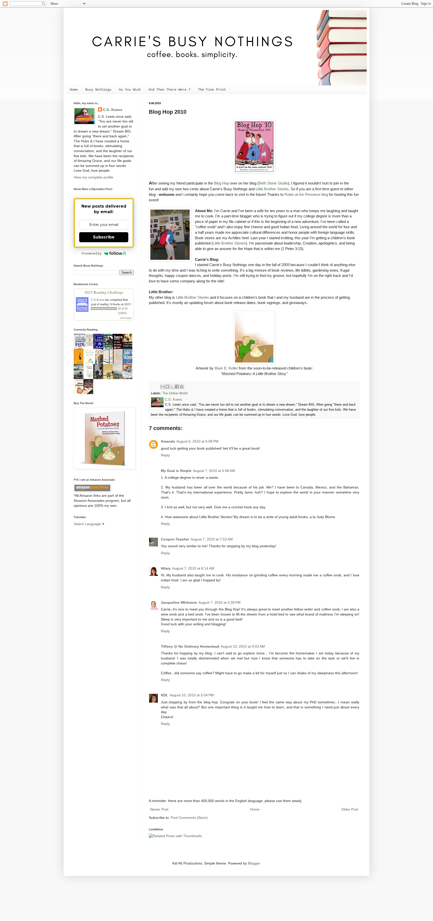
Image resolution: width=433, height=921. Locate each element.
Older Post (349, 809)
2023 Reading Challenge (103, 292)
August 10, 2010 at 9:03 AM (243, 646)
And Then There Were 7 (169, 90)
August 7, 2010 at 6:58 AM (214, 471)
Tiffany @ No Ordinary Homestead (190, 646)
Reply (165, 455)
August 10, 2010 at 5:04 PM (192, 695)
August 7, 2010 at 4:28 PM (219, 602)
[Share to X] (172, 386)
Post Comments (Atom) (189, 818)
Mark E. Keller (226, 368)
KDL (164, 695)
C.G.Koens (97, 299)
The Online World (174, 393)
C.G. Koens (112, 110)
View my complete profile (93, 177)
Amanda (168, 441)
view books (126, 318)
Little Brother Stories (272, 189)
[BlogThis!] (167, 386)
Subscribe (104, 237)
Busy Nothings (98, 90)
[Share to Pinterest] (181, 386)
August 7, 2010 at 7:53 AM (212, 539)
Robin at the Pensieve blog (306, 194)
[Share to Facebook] (176, 386)
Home (74, 90)
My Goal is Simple (176, 471)
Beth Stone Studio (273, 183)
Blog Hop (221, 183)
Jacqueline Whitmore (179, 602)
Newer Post (159, 809)
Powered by (92, 253)
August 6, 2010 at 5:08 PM (197, 441)
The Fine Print (212, 90)
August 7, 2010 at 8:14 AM (193, 568)
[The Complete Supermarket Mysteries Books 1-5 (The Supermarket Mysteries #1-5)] (109, 362)
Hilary (166, 568)
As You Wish (130, 90)
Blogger (254, 863)
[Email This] (162, 386)
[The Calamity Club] (89, 345)
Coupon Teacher (175, 539)
